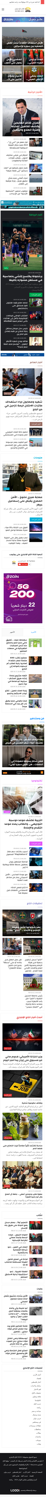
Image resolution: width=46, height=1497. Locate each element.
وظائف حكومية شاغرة (32, 1103)
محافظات (37, 1429)
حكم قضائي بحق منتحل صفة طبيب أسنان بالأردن (24, 2)
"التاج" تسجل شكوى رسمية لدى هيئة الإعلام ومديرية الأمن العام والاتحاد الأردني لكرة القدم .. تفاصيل (33, 965)
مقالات (38, 1433)
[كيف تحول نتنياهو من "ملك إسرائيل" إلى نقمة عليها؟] (35, 168)
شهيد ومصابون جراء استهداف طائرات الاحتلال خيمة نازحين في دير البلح (23, 405)
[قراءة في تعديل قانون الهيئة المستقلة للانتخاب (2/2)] (35, 1262)
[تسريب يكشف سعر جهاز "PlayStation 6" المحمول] (35, 851)
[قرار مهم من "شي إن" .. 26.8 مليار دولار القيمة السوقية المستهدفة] (35, 142)
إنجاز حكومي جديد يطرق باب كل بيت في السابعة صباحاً (16, 703)
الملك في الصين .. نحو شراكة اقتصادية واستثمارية (18, 1249)
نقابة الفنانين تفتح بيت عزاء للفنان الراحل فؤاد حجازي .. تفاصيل (17, 1328)
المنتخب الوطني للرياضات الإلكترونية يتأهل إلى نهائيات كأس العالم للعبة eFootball (15, 318)
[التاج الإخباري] (23, 9)
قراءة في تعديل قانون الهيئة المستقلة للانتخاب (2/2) (16, 1262)
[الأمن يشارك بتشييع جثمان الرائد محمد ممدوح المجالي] (35, 1299)
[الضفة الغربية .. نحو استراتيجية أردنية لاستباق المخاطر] (35, 1274)
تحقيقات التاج (36, 1393)
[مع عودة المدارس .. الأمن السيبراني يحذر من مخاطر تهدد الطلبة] (35, 874)
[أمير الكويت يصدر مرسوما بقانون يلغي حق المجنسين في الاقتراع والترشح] (35, 442)
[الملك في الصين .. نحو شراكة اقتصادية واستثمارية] (35, 1250)
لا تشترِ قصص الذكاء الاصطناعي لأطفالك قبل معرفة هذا (17, 890)
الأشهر (12, 632)
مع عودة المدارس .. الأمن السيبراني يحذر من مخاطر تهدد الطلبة (16, 877)
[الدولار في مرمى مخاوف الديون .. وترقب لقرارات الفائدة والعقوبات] (35, 155)
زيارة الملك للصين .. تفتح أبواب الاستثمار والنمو (16, 692)
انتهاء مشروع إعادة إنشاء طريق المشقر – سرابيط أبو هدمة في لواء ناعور (17, 680)
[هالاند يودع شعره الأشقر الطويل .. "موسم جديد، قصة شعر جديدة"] (35, 341)
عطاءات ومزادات (35, 1426)
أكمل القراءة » (36, 295)
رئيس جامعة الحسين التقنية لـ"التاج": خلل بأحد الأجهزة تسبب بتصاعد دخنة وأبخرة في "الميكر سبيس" (33, 1001)
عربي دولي (37, 1418)
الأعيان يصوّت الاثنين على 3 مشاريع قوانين (14, 79)
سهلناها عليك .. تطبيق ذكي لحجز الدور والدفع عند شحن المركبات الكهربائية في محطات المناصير (16, 645)
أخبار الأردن (37, 1375)
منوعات (38, 1440)
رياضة (39, 1407)
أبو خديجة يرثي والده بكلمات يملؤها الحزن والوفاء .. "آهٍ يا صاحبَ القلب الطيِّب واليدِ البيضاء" (18, 1313)
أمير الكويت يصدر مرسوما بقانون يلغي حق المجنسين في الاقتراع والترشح (16, 445)
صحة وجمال (37, 1415)
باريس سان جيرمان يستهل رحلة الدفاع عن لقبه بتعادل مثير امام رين (16, 331)
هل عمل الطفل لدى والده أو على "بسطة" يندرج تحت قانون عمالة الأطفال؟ (12, 964)
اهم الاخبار (37, 1389)
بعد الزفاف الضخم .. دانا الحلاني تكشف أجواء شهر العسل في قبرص (24, 741)
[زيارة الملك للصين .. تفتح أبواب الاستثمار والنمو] (35, 693)
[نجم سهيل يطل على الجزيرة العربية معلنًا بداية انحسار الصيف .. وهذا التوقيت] (35, 537)
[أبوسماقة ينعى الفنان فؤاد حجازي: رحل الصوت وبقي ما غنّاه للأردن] (35, 1341)
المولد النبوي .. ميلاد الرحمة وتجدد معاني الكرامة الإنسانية (18, 1237)
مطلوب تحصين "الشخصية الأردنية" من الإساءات (17, 192)
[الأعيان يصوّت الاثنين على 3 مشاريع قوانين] (12, 74)
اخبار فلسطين (36, 1382)
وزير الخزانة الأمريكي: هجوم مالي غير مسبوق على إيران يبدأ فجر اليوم (22, 1058)
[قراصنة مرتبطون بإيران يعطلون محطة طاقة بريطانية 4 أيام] (35, 862)
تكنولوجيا (38, 1400)
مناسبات (38, 1437)
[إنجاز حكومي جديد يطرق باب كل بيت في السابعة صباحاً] (35, 703)
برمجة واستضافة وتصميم (28, 1490)
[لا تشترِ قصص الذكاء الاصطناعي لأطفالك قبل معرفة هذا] (35, 887)
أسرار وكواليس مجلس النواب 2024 (25, 1480)
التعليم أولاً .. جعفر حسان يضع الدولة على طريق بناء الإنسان (16, 1225)
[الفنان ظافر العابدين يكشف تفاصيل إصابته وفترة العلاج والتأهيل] (22, 117)
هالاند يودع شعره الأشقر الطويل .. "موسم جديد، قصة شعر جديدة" (16, 344)
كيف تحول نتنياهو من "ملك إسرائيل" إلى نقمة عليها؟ (16, 169)
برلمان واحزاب (36, 1386)
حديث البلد (37, 1404)
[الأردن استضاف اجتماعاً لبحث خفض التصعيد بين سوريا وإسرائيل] (23, 38)
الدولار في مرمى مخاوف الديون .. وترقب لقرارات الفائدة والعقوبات (17, 158)
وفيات (39, 1444)
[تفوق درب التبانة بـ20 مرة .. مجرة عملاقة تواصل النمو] (35, 527)
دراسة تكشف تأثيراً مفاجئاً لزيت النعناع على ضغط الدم (22, 1147)
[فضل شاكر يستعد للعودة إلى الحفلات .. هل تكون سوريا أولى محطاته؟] (23, 756)
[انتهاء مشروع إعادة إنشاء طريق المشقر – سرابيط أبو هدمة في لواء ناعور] (35, 678)
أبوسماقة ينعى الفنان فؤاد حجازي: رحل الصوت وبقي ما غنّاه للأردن (17, 1341)
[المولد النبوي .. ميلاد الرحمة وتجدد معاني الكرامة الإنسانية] (35, 1237)
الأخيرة (33, 632)
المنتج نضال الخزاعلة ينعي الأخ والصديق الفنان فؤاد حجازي (16, 1353)
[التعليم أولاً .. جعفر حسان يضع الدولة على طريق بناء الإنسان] (35, 1225)
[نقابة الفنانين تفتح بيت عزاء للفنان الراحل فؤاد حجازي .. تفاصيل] (35, 1329)
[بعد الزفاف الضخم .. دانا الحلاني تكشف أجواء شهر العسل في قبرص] (23, 735)
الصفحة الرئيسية (37, 1472)
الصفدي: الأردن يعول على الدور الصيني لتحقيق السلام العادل (14, 64)
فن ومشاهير (36, 1422)
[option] (23, 54)
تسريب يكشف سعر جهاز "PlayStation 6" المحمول (17, 853)
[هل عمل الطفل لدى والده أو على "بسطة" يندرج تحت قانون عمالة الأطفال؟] (12, 946)
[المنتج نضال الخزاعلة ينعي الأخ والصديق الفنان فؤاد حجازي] (35, 1353)
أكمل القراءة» (36, 424)
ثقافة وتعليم (37, 1397)
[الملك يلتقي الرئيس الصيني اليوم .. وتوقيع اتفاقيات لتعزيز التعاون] (33, 74)
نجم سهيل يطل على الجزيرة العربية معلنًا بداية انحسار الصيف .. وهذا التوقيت (16, 540)
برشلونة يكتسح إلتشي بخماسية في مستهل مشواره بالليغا (22, 278)
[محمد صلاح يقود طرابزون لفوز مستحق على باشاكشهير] (35, 302)
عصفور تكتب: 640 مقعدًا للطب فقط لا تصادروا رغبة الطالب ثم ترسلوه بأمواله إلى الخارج (16, 663)
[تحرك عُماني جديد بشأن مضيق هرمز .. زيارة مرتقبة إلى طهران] (35, 178)
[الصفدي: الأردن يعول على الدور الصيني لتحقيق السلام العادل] (12, 57)
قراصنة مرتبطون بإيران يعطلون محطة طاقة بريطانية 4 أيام (15, 864)
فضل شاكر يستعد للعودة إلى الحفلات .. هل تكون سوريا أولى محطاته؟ (26, 764)
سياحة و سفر (36, 1411)
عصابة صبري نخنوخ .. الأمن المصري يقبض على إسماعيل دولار (25, 501)
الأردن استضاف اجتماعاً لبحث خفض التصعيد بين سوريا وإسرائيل (25, 44)
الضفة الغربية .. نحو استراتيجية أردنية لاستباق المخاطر (16, 1274)
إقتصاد (39, 1378)
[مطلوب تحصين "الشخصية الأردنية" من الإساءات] (35, 191)
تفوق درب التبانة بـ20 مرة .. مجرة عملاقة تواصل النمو (16, 529)
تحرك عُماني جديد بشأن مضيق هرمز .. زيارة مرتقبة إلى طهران (17, 181)
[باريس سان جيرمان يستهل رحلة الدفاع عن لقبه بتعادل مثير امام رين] (36, 328)
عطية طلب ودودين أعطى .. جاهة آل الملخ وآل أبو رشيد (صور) (23, 1195)
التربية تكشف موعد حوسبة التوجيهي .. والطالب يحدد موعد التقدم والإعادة (23, 824)
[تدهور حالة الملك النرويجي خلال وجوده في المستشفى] (35, 432)
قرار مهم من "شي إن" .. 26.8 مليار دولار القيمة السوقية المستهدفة (17, 145)
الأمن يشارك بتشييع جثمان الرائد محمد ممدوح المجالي (16, 1298)
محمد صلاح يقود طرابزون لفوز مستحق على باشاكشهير (17, 305)
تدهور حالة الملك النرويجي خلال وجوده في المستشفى (15, 433)
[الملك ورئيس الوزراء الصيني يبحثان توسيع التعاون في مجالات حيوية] (33, 57)
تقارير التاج (16, 1476)
